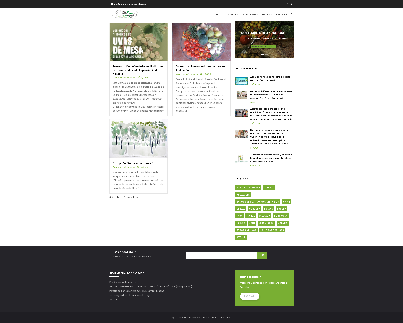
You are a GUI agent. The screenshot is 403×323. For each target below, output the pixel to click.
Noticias (233, 14)
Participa (281, 14)
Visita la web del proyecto (263, 46)
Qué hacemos (248, 14)
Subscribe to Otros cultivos (124, 197)
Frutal (251, 216)
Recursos (267, 14)
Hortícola (280, 216)
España (268, 208)
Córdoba (254, 208)
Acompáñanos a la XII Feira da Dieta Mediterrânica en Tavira (270, 78)
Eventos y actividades (124, 77)
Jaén (252, 223)
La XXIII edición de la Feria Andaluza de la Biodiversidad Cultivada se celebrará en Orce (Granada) (271, 95)
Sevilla (241, 237)
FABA (239, 216)
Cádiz (286, 202)
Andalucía (243, 194)
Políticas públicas (272, 230)
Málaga (282, 223)
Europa (281, 208)
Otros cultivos (246, 230)
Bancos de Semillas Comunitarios (258, 202)
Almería (269, 187)
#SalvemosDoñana (248, 187)
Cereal (241, 208)
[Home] (124, 14)
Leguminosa (266, 223)
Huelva (241, 223)
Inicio (219, 14)
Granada (264, 216)
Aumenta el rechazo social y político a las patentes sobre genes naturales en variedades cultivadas (271, 158)
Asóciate (250, 296)
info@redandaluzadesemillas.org (131, 295)
